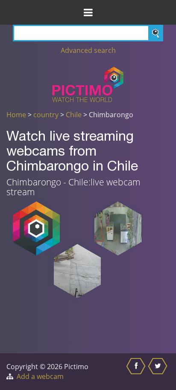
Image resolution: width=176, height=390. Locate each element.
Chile (74, 114)
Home (16, 114)
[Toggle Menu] (88, 12)
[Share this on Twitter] (159, 371)
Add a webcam (40, 376)
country (46, 114)
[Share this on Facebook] (137, 371)
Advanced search (88, 50)
